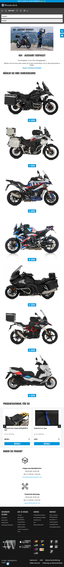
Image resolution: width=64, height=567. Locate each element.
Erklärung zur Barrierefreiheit (52, 563)
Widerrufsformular (38, 525)
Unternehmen (21, 522)
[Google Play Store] (24, 547)
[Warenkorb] (63, 11)
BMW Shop (11, 11)
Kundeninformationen (39, 515)
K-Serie (32, 304)
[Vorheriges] (4, 426)
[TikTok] (51, 552)
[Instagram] (56, 542)
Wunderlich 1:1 (54, 519)
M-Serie (32, 259)
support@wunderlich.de (32, 503)
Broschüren (5, 520)
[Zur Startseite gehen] (9, 5)
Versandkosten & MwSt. (40, 517)
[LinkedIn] (56, 547)
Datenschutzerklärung (52, 560)
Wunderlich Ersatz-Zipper (40, 428)
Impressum (33, 560)
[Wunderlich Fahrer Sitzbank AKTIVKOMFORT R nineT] (17, 418)
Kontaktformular (54, 524)
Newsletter (4, 517)
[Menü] (2, 11)
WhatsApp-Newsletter (7, 525)
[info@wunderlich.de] (62, 35)
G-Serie (32, 350)
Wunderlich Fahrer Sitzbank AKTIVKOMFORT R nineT (16, 429)
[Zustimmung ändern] (8, 563)
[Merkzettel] (17, 11)
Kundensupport (54, 522)
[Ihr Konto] (21, 11)
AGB (41, 560)
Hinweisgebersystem (55, 527)
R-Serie (32, 120)
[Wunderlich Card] (9, 544)
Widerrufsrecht (35, 563)
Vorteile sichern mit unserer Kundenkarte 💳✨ (30, 1)
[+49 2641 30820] (62, 31)
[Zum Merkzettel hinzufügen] (29, 439)
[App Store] (24, 542)
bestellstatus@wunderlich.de (32, 477)
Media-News (5, 522)
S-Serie (32, 210)
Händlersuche (37, 520)
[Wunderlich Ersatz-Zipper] (47, 418)
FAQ (35, 522)
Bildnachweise (21, 527)
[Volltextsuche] (6, 11)
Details (17, 443)
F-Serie (32, 165)
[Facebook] (51, 542)
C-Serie (32, 395)
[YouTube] (51, 547)
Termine (20, 515)
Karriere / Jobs (21, 524)
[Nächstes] (59, 426)
